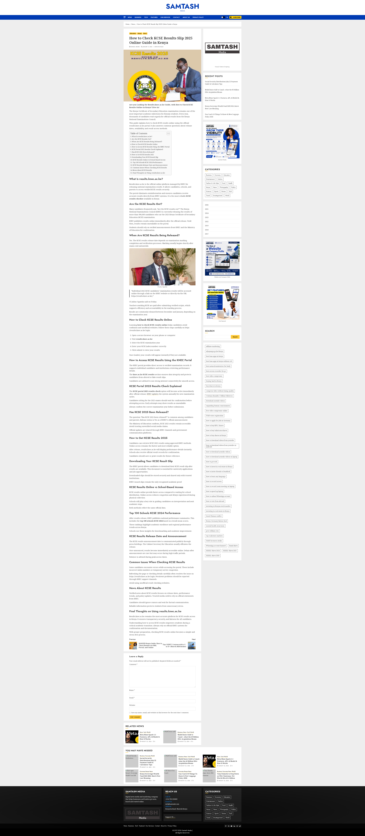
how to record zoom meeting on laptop (220, 486)
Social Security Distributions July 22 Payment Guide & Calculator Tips (148, 761)
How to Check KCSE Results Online (145, 144)
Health (230, 183)
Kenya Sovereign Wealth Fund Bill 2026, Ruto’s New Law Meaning (150, 776)
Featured (154, 17)
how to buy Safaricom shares (216, 430)
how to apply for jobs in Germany (218, 421)
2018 (206, 230)
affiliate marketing (213, 346)
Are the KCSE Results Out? (141, 139)
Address (168, 806)
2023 (206, 217)
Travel (208, 195)
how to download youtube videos (218, 452)
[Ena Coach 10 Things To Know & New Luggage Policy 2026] (170, 775)
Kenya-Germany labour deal (216, 521)
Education (133, 33)
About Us (186, 17)
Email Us (168, 802)
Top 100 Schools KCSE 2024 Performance (147, 162)
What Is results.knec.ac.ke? (142, 136)
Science (208, 191)
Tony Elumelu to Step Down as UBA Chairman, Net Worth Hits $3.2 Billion (228, 776)
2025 (206, 209)
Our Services (165, 17)
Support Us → (170, 817)
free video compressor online (216, 411)
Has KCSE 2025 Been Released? (143, 152)
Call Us (167, 797)
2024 (206, 213)
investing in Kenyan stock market (218, 506)
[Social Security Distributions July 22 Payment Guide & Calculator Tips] (131, 761)
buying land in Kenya (214, 381)
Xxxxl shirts (233, 546)
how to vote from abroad (215, 501)
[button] (227, 17)
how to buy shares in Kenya (216, 435)
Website (132, 705)
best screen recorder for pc (216, 371)
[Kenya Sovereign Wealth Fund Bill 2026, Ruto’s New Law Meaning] (131, 775)
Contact (176, 17)
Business (138, 17)
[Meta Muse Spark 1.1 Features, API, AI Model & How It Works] (131, 736)
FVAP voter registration (214, 416)
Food (223, 183)
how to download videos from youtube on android (221, 446)
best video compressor (214, 376)
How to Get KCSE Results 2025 (143, 155)
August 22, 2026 (146, 741)
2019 (206, 226)
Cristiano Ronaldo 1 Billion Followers (219, 396)
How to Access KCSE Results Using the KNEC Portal (150, 147)
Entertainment (210, 179)
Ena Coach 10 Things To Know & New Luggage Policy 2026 (188, 776)
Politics (233, 187)
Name (132, 690)
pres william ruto (212, 531)
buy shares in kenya (213, 386)
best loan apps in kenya (214, 356)
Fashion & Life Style (212, 183)
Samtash (182, 6)
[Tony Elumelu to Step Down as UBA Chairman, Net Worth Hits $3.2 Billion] (209, 775)
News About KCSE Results (142, 170)
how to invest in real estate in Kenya (219, 467)
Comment (133, 664)
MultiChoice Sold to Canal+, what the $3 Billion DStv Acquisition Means (188, 737)
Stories (223, 191)
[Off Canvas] (125, 17)
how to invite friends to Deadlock (218, 471)
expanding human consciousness (218, 406)
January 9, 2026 (147, 47)
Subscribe (236, 17)
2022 (206, 222)
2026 (206, 205)
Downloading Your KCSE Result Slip (145, 157)
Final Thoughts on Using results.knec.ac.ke (149, 173)
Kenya (139, 33)
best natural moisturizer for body (218, 366)
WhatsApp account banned (216, 546)
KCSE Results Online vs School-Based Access (149, 160)
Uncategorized (217, 195)
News (130, 17)
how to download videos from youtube (220, 440)
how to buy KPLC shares (215, 425)
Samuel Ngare (135, 47)
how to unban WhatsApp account (218, 496)
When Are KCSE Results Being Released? (147, 142)
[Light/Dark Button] (223, 17)
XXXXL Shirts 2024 (213, 551)
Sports (216, 191)
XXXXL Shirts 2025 (230, 551)
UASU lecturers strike (214, 541)
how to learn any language (216, 476)
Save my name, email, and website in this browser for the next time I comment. (160, 713)
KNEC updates (153, 394)
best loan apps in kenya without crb (219, 361)
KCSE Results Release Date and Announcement (150, 165)
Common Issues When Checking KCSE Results (150, 168)
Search (210, 331)
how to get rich (211, 462)
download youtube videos (215, 401)
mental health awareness (215, 526)
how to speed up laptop (214, 491)
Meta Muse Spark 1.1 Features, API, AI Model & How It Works (150, 737)
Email (132, 698)
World (148, 732)
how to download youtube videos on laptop (221, 457)
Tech (146, 17)
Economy (218, 175)
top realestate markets (214, 536)
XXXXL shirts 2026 (212, 556)
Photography (224, 187)
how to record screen (214, 481)
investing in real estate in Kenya (217, 511)
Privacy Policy (198, 17)
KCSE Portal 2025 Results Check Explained (147, 149)
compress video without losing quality (220, 391)
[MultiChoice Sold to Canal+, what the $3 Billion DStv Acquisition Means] (169, 736)
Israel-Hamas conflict (214, 516)
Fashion (220, 179)
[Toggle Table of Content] (167, 133)
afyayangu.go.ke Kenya (214, 351)
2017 (206, 234)
